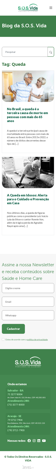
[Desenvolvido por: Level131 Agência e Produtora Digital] (28, 467)
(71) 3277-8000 (15, 404)
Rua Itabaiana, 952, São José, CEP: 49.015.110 (26, 423)
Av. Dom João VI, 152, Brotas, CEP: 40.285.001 (26, 397)
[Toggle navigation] (51, 8)
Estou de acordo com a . (27, 339)
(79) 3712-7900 (15, 430)
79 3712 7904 (14, 419)
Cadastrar (13, 328)
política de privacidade (37, 339)
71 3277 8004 (14, 394)
